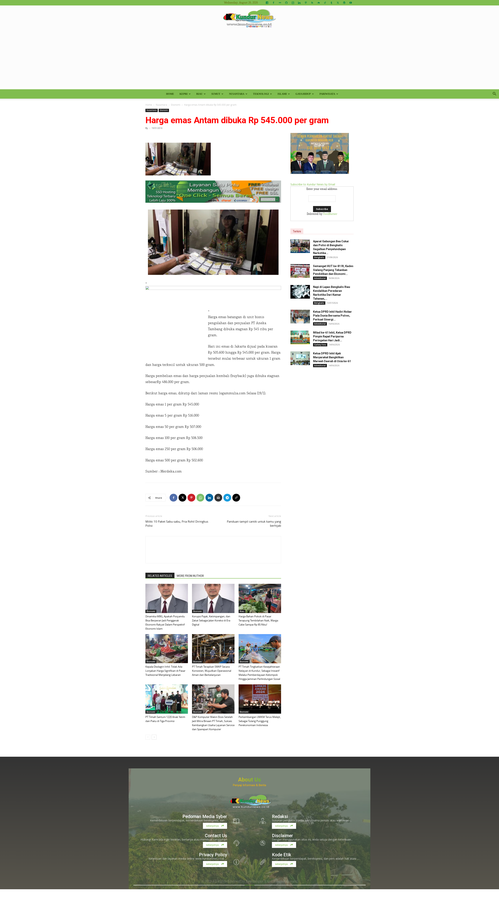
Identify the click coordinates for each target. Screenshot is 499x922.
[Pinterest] (306, 2)
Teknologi (261, 93)
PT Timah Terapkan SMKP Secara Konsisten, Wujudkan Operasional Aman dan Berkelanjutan (211, 671)
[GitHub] (286, 2)
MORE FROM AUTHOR (190, 575)
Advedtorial (320, 278)
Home (170, 93)
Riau (199, 93)
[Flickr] (280, 2)
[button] (494, 94)
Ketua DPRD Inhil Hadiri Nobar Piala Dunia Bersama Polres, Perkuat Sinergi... (332, 315)
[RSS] (312, 2)
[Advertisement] (249, 60)
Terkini (297, 231)
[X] (338, 2)
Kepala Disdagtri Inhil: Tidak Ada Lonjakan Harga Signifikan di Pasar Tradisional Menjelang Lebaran (165, 671)
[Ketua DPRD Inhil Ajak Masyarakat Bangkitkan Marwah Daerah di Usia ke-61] (300, 358)
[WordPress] (344, 2)
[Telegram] (227, 498)
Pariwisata (327, 93)
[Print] (218, 498)
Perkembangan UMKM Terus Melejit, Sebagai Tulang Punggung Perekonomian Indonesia (260, 721)
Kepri (184, 93)
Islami (282, 93)
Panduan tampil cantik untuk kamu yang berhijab (254, 523)
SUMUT (215, 93)
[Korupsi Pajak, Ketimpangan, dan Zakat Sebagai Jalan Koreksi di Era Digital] (213, 598)
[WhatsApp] (200, 498)
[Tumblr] (331, 2)
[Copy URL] (236, 498)
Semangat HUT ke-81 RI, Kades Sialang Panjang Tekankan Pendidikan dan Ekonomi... (333, 270)
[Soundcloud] (318, 2)
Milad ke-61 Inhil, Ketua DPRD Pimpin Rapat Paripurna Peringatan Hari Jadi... (332, 336)
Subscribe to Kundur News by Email (312, 184)
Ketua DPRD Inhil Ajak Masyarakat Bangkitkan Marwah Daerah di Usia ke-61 (332, 357)
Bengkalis (319, 257)
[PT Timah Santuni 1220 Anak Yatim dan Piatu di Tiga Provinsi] (166, 699)
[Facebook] (273, 2)
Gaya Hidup (303, 93)
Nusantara (236, 93)
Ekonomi (175, 104)
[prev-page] (147, 737)
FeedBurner (330, 214)
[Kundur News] (249, 18)
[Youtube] (351, 2)
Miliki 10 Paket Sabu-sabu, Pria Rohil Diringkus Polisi (176, 523)
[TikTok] (325, 2)
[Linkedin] (299, 2)
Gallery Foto (320, 344)
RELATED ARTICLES (160, 575)
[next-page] (154, 737)
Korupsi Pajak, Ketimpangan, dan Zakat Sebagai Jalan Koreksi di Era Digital (211, 620)
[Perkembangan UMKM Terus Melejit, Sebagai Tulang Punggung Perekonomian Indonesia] (260, 699)
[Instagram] (293, 2)
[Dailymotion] (267, 2)
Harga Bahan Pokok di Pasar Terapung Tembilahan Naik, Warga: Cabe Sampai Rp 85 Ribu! (259, 620)
